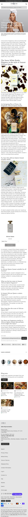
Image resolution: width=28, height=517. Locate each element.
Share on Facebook (7, 344)
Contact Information (6, 467)
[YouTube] (10, 494)
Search (2, 449)
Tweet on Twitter (17, 344)
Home (2, 33)
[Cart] (25, 4)
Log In (2, 471)
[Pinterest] (7, 494)
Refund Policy (4, 456)
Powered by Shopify (4, 507)
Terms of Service (5, 460)
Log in (3, 500)
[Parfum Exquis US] (14, 4)
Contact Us (4, 475)
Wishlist (3, 482)
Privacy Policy (4, 452)
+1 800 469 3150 (13, 514)
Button (4, 379)
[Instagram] (3, 494)
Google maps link (5, 443)
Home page (4, 490)
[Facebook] (5, 494)
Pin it (25, 344)
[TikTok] (1, 494)
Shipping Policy (5, 464)
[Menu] (2, 4)
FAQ (2, 479)
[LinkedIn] (9, 494)
